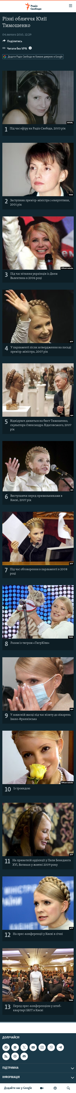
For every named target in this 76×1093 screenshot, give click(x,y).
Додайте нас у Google (18, 1088)
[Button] (12, 42)
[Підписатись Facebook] (6, 1047)
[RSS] (6, 1056)
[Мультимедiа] (42, 1088)
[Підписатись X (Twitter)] (24, 1047)
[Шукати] (68, 1088)
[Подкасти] (55, 1088)
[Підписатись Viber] (51, 1047)
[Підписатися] (24, 1056)
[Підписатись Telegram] (60, 1047)
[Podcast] (15, 1056)
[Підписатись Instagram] (42, 1047)
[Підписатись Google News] (15, 1047)
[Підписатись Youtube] (33, 1047)
